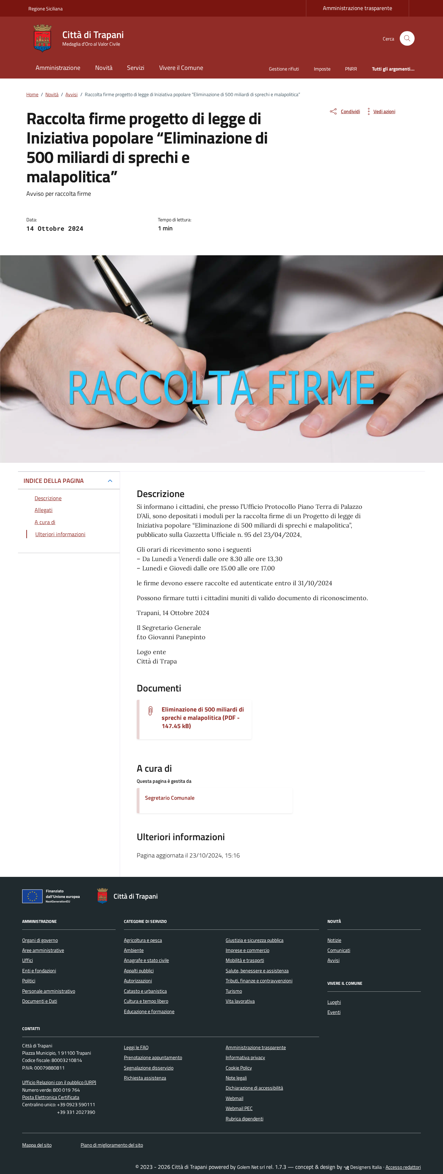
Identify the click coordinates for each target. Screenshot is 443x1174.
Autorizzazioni (138, 980)
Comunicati (338, 950)
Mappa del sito (37, 1145)
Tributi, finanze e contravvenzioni (259, 980)
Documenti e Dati (39, 1001)
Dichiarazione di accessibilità (254, 1088)
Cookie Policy (239, 1068)
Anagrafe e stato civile (146, 960)
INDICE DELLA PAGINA (54, 480)
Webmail (234, 1098)
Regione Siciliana (45, 8)
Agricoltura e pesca (143, 940)
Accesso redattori (403, 1167)
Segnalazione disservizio (148, 1068)
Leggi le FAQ (136, 1047)
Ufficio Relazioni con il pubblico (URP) (59, 1082)
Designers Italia (365, 1167)
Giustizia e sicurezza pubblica (254, 940)
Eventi (334, 1012)
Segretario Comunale (170, 798)
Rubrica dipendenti (244, 1118)
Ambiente (134, 950)
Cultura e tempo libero (146, 1001)
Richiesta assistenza (145, 1078)
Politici (28, 980)
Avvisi (333, 960)
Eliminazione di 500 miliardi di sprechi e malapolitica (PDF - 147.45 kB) (203, 717)
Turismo (234, 991)
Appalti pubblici (139, 970)
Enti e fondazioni (39, 970)
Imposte (322, 68)
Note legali (236, 1078)
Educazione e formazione (149, 1011)
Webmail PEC (239, 1108)
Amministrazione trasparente (357, 8)
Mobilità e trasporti (245, 960)
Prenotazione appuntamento (153, 1057)
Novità (103, 67)
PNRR (351, 68)
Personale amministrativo (48, 991)
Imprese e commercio (247, 950)
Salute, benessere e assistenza (257, 970)
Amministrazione (58, 67)
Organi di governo (40, 940)
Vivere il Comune (181, 67)
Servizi (135, 67)
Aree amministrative (43, 950)
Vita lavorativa (240, 1001)
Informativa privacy (245, 1057)
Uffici (27, 960)
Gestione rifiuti (284, 68)
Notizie (334, 940)
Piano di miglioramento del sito (112, 1145)
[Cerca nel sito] (407, 38)
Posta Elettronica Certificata (50, 1097)
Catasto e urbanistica (145, 991)
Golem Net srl (251, 1167)
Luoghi (334, 1002)
